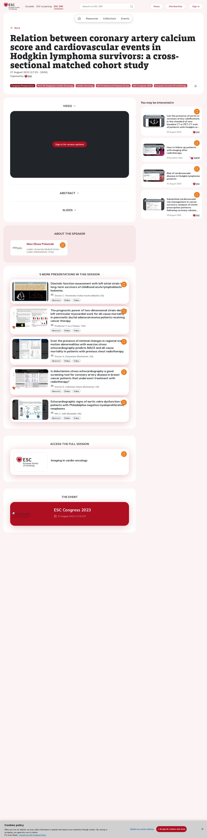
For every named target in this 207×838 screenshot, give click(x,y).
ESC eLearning (44, 6)
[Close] (202, 829)
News (156, 6)
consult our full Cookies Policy (32, 835)
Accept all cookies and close (172, 829)
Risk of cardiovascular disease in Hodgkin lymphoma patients (183, 176)
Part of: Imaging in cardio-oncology (55, 86)
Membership (175, 6)
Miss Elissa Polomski (40, 244)
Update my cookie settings (142, 829)
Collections (109, 18)
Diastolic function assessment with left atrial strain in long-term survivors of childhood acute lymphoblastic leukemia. (87, 287)
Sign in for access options (69, 144)
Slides (67, 300)
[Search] (131, 7)
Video (76, 300)
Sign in (196, 6)
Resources (92, 18)
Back (17, 28)
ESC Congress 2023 (72, 509)
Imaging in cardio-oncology (69, 460)
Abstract (56, 300)
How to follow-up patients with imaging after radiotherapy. (181, 150)
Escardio (29, 6)
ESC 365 (58, 6)
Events (125, 18)
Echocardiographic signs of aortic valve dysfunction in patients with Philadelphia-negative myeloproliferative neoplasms (87, 405)
